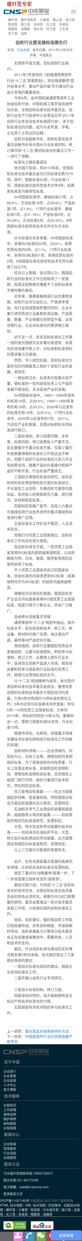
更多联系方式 (13, 1193)
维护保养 (9, 1118)
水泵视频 (9, 1128)
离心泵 (57, 19)
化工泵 (51, 24)
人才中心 (9, 1085)
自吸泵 (38, 24)
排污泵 (70, 19)
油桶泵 (25, 28)
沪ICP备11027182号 (14, 1200)
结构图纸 (9, 1123)
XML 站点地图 (35, 1205)
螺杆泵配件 (29, 19)
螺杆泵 (13, 19)
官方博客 (9, 1089)
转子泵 (51, 28)
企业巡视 (9, 1080)
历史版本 (54, 1205)
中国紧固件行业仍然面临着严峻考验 (39, 1039)
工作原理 (9, 1109)
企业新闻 (9, 1143)
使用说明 (9, 1114)
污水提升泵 (51, 1209)
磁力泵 (25, 24)
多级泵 (64, 24)
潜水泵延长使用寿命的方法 (47, 1031)
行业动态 (23, 49)
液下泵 (13, 33)
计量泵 (44, 19)
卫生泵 (64, 28)
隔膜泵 (13, 28)
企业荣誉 (9, 1075)
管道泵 (13, 24)
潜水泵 (38, 28)
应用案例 (9, 1157)
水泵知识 (9, 1105)
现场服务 (9, 1148)
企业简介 (9, 1071)
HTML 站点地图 (11, 1205)
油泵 (24, 33)
